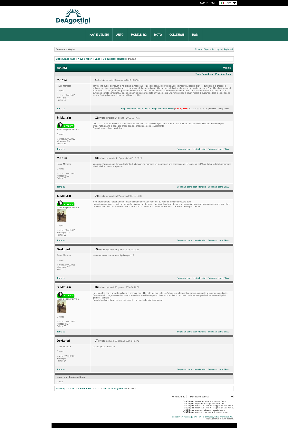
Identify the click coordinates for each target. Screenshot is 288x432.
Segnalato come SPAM (163, 108)
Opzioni (227, 68)
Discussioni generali (114, 59)
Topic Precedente (204, 74)
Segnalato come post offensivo (135, 108)
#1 (96, 79)
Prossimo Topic (223, 74)
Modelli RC (139, 35)
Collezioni (177, 35)
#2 (96, 117)
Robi (195, 35)
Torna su (61, 108)
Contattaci (207, 3)
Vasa (97, 59)
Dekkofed (63, 249)
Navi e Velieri (99, 35)
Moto (158, 35)
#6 (96, 287)
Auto (119, 35)
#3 (96, 158)
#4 (96, 195)
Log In (219, 49)
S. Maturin (64, 117)
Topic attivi (209, 49)
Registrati (228, 49)
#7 (96, 340)
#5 (96, 249)
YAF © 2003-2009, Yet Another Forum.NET (216, 417)
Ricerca (198, 49)
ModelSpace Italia (65, 59)
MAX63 (62, 79)
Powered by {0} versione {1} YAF (184, 417)
